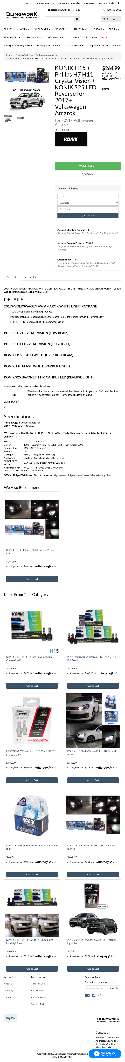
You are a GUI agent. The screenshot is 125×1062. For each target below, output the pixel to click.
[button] (88, 174)
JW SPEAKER (41, 29)
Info (119, 78)
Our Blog (8, 990)
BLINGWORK (11, 37)
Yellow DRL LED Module (85, 37)
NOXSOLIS (61, 29)
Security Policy (38, 1004)
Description (12, 277)
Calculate (89, 215)
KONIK (24, 29)
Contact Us (89, 3)
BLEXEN (113, 29)
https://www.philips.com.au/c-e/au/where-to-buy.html (82, 475)
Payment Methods (106, 3)
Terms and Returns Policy (69, 3)
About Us (29, 3)
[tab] (12, 277)
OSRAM (98, 29)
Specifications (31, 277)
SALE (104, 37)
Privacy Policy (38, 990)
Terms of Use (38, 983)
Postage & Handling (45, 3)
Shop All (117, 45)
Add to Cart (89, 166)
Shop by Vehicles (97, 45)
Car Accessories (73, 45)
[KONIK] (88, 139)
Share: (59, 130)
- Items (110, 19)
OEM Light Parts (33, 37)
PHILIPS (8, 29)
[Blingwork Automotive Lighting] (22, 14)
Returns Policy (38, 997)
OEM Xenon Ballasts (57, 37)
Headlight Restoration (48, 45)
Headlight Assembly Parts (17, 45)
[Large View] (8, 118)
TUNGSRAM (80, 29)
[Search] (77, 19)
